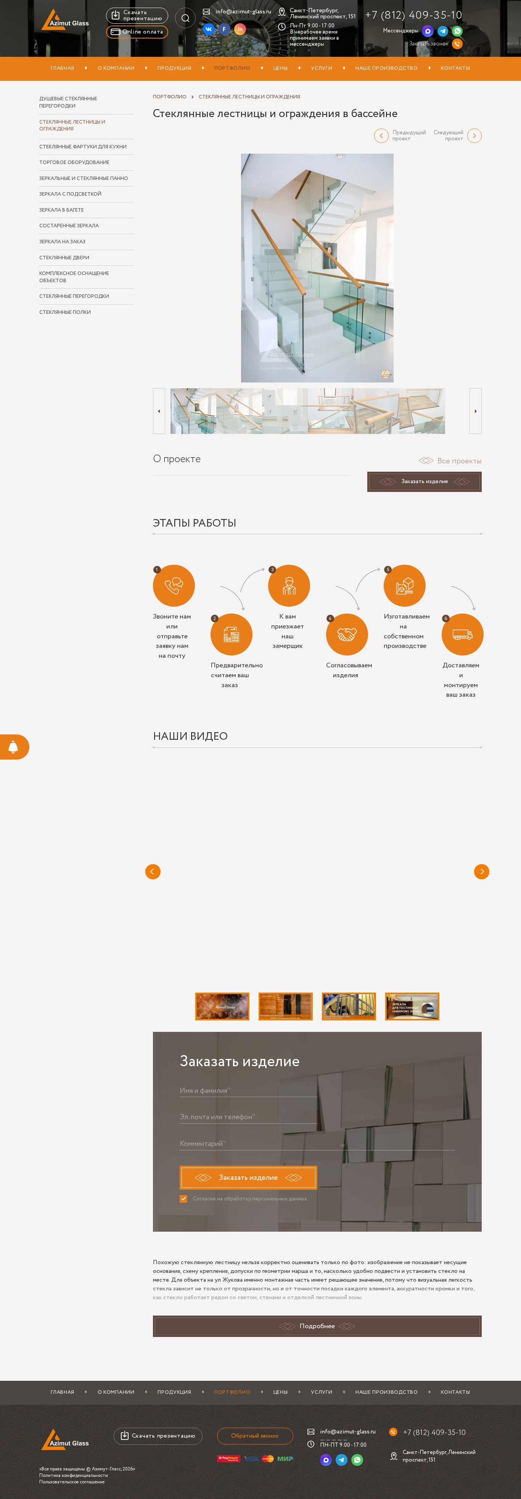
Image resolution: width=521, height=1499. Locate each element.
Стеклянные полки (65, 312)
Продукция (174, 68)
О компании (116, 68)
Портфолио (232, 68)
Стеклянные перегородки (74, 296)
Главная (62, 68)
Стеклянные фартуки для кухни (83, 147)
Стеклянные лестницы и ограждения (72, 126)
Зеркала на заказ (62, 242)
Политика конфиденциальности (73, 1475)
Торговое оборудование (74, 162)
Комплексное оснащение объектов (74, 277)
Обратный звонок (255, 1436)
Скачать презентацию (143, 15)
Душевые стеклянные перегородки (68, 103)
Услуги (321, 68)
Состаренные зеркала (69, 226)
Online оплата (142, 31)
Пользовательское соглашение (72, 1482)
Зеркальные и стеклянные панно (83, 178)
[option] (317, 268)
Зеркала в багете (61, 210)
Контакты (455, 68)
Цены (280, 68)
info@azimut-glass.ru (243, 11)
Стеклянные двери (64, 258)
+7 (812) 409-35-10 (414, 15)
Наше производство (386, 68)
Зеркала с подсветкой (70, 194)
